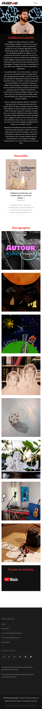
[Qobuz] (18, 585)
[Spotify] (26, 574)
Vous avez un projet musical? (11, 638)
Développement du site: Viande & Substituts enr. (21, 705)
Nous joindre (5, 642)
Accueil (4, 624)
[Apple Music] (11, 574)
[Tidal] (34, 579)
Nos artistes (5, 628)
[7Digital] (25, 585)
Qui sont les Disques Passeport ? (12, 633)
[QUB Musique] (21, 579)
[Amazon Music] (35, 574)
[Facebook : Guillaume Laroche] (21, 147)
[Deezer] (28, 579)
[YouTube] (11, 579)
